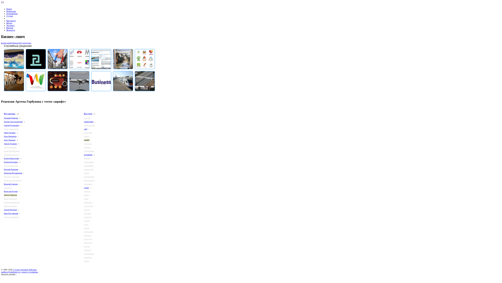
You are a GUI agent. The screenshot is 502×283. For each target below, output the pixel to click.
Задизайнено (12, 14)
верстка (87, 158)
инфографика (89, 180)
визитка (87, 191)
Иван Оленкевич (10, 206)
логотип (87, 118)
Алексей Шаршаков (11, 151)
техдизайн (88, 133)
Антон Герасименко (11, 217)
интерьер (87, 235)
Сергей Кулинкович (11, 125)
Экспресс (10, 25)
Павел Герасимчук (11, 129)
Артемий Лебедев (11, 118)
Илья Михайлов (10, 136)
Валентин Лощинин (11, 177)
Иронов (9, 28)
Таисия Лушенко (10, 144)
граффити (88, 257)
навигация (88, 202)
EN (2, 2)
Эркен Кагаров (9, 133)
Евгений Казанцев (11, 169)
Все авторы (9, 114)
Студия (9, 16)
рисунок (87, 210)
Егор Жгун (8, 188)
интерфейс (88, 155)
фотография (89, 162)
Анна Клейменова (11, 166)
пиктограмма (89, 254)
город (86, 199)
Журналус (10, 30)
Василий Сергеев (11, 184)
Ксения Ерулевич (11, 162)
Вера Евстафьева (11, 213)
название (87, 250)
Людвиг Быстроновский (13, 122)
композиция (88, 232)
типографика (89, 151)
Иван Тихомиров (10, 199)
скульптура (88, 206)
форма (86, 195)
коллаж (87, 221)
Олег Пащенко (9, 140)
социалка (87, 217)
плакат (86, 173)
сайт (85, 129)
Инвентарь (11, 11)
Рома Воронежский (11, 155)
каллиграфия (89, 177)
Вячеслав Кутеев (11, 191)
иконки (86, 228)
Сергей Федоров (10, 210)
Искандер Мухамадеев (13, 173)
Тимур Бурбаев (10, 147)
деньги (86, 261)
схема (86, 188)
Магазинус (11, 21)
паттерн (87, 246)
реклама (87, 147)
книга (86, 224)
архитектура (89, 169)
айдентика (88, 243)
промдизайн (88, 166)
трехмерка (88, 184)
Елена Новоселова (11, 158)
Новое (9, 9)
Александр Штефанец (12, 180)
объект (86, 136)
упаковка (87, 213)
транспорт (88, 144)
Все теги (88, 114)
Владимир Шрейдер (12, 202)
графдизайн (88, 122)
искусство (88, 239)
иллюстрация (89, 125)
